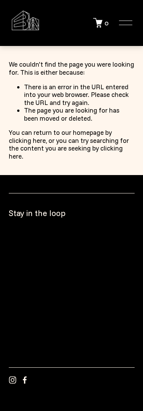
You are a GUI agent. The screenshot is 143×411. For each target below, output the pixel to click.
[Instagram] (12, 380)
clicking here (27, 140)
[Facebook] (25, 380)
